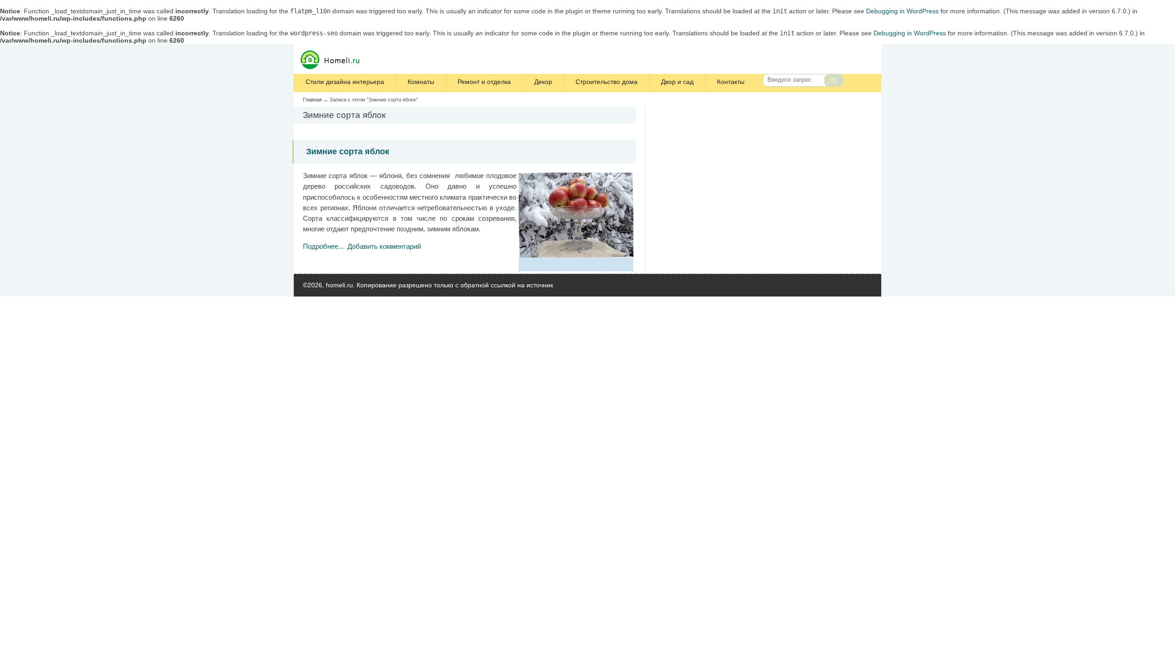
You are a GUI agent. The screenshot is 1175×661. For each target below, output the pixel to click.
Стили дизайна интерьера (345, 81)
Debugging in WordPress (902, 11)
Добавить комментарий (384, 246)
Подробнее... (323, 246)
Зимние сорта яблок (347, 151)
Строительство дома (607, 81)
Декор (543, 81)
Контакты (730, 81)
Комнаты (421, 81)
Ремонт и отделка (484, 81)
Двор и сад (677, 81)
